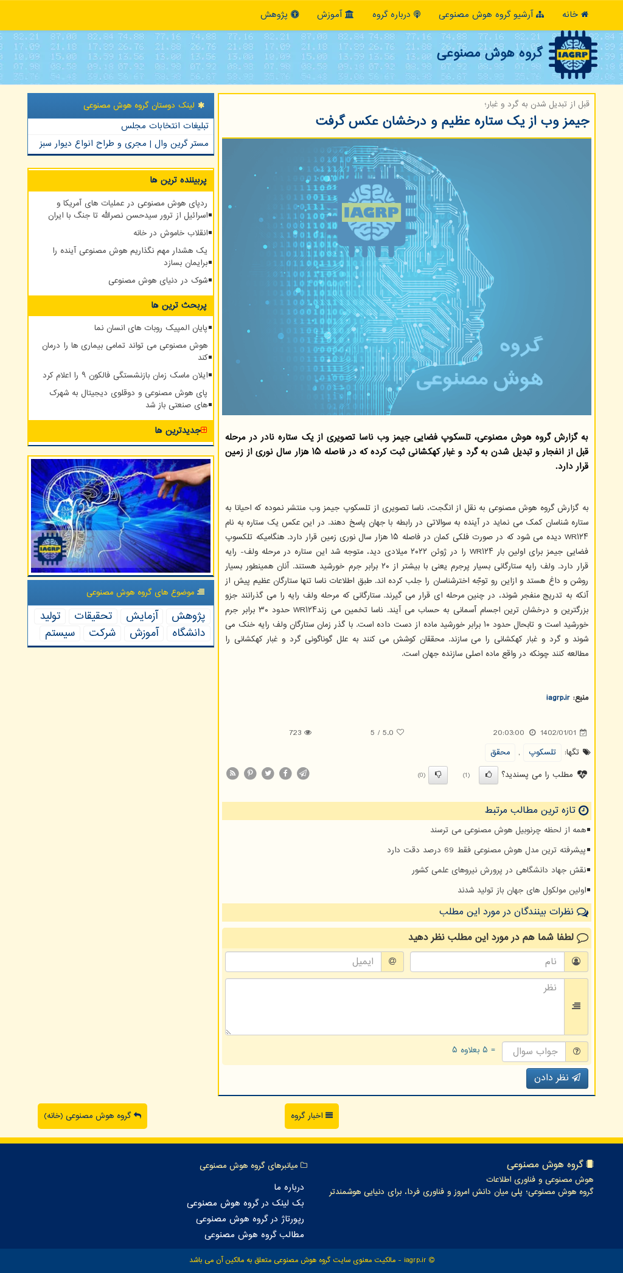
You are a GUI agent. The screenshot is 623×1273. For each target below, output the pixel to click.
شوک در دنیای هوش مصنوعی (157, 281)
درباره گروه (393, 14)
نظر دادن (553, 1078)
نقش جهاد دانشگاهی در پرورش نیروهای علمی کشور (499, 870)
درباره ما (289, 1188)
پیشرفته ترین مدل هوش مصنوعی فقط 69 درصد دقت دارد (486, 850)
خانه (571, 14)
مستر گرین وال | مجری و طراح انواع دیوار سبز (124, 143)
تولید (50, 616)
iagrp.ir (558, 698)
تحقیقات (93, 616)
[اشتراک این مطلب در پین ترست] (250, 774)
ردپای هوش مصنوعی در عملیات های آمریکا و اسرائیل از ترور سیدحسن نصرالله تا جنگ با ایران (127, 210)
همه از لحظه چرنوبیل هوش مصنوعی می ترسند (508, 830)
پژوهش (275, 14)
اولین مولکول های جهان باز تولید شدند (522, 890)
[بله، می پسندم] (488, 775)
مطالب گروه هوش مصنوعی (254, 1235)
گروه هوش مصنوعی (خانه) (89, 1116)
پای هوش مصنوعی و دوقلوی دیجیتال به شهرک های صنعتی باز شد (128, 399)
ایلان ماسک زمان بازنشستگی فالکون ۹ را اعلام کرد (125, 375)
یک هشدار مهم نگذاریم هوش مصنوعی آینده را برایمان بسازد (129, 257)
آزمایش (142, 616)
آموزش (331, 14)
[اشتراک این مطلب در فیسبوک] (285, 774)
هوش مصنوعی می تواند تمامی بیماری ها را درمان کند (124, 352)
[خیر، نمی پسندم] (438, 775)
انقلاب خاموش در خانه (170, 233)
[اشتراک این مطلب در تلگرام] (303, 774)
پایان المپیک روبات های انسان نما (150, 328)
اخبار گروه (308, 1116)
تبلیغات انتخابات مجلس (165, 126)
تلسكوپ (542, 752)
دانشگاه (188, 633)
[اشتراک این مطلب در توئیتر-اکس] (267, 774)
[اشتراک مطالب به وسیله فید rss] (232, 774)
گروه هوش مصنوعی (489, 53)
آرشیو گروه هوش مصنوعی (487, 14)
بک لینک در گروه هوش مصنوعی (245, 1203)
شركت (102, 633)
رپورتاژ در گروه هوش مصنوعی (250, 1219)
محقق (500, 752)
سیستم (60, 633)
